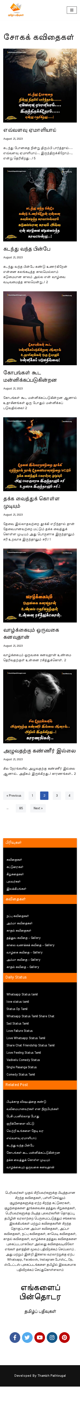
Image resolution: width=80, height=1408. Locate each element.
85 (21, 808)
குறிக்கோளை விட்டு (20, 1123)
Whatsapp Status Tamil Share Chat (30, 1016)
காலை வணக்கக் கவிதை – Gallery (30, 945)
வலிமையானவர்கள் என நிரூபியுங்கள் (32, 1109)
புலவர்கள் (13, 881)
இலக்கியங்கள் (16, 888)
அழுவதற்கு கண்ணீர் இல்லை (39, 751)
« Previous (13, 795)
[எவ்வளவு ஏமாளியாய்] (40, 86)
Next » (37, 808)
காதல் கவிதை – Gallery (22, 967)
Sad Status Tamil (17, 1023)
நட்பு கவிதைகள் (17, 916)
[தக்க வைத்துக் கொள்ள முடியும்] (40, 454)
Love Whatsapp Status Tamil (25, 1038)
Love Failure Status (19, 1030)
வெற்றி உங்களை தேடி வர (25, 1131)
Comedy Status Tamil (20, 1074)
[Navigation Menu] (72, 10)
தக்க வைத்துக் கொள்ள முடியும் (28, 1160)
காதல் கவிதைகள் (18, 930)
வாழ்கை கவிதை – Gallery (24, 952)
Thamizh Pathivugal (52, 1375)
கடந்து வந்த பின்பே (26, 249)
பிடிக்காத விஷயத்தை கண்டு (26, 1101)
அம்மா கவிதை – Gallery (23, 959)
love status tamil (17, 1001)
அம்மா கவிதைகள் (19, 923)
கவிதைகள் (14, 859)
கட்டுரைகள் (14, 867)
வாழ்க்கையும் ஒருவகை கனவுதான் (30, 1167)
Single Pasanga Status (21, 1067)
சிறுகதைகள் (15, 874)
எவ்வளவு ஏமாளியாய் (29, 130)
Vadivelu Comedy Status (23, 1060)
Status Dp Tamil (17, 1009)
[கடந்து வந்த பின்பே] (40, 204)
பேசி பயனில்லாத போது (22, 1116)
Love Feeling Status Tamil (23, 1052)
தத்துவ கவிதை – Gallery (23, 938)
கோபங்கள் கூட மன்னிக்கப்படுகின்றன (33, 1152)
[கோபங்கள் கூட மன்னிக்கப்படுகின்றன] (40, 328)
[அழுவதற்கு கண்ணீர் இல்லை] (40, 706)
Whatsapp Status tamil (22, 994)
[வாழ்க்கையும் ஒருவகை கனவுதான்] (40, 585)
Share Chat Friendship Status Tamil (30, 1045)
